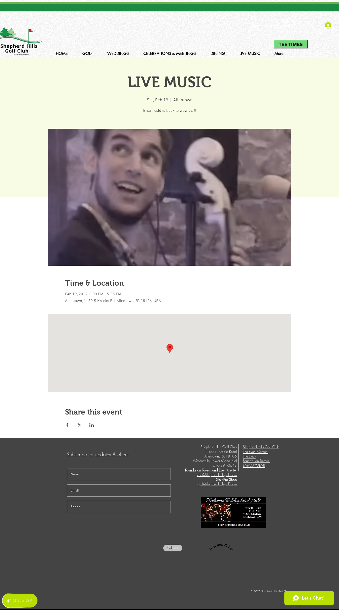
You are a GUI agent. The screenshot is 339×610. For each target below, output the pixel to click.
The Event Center (255, 451)
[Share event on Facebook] (67, 425)
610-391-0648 (260, 26)
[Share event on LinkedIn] (91, 425)
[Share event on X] (79, 425)
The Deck (249, 456)
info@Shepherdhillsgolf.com (217, 474)
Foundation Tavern (256, 460)
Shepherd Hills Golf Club (261, 446)
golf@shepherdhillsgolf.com (217, 484)
